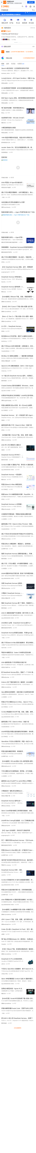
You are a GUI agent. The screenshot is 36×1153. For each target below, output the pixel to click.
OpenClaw (3, 647)
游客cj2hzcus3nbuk (6, 539)
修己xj (2, 113)
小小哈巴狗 (4, 519)
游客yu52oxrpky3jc (5, 509)
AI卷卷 (2, 934)
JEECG (3, 964)
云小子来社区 (4, 410)
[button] (16, 42)
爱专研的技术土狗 (5, 142)
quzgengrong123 (5, 272)
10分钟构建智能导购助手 (29, 58)
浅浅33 (3, 420)
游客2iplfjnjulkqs (5, 677)
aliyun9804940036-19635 (7, 469)
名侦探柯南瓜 (4, 152)
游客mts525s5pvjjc (5, 746)
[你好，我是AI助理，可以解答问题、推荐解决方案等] (26, 6)
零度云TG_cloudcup (6, 865)
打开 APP (31, 2)
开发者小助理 (4, 177)
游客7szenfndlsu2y (5, 207)
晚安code (3, 291)
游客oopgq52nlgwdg (6, 400)
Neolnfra (3, 282)
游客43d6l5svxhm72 (6, 766)
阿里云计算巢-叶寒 (5, 796)
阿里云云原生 (4, 83)
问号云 (3, 262)
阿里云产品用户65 (5, 667)
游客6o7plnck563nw (6, 301)
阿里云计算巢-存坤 (5, 598)
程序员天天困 (4, 459)
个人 (33, 10)
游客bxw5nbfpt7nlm (6, 924)
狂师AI (2, 331)
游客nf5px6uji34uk (5, 588)
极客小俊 (3, 122)
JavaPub (3, 875)
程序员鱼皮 (4, 380)
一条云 (3, 197)
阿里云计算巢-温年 (5, 361)
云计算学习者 (4, 548)
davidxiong (4, 341)
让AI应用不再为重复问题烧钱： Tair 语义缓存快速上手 (23, 51)
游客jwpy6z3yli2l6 (5, 825)
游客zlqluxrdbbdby (5, 805)
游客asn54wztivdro (5, 786)
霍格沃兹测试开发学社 (6, 252)
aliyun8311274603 (5, 390)
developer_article (5, 73)
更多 (34, 46)
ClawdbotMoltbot (5, 351)
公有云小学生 (4, 973)
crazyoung (3, 371)
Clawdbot (3, 944)
